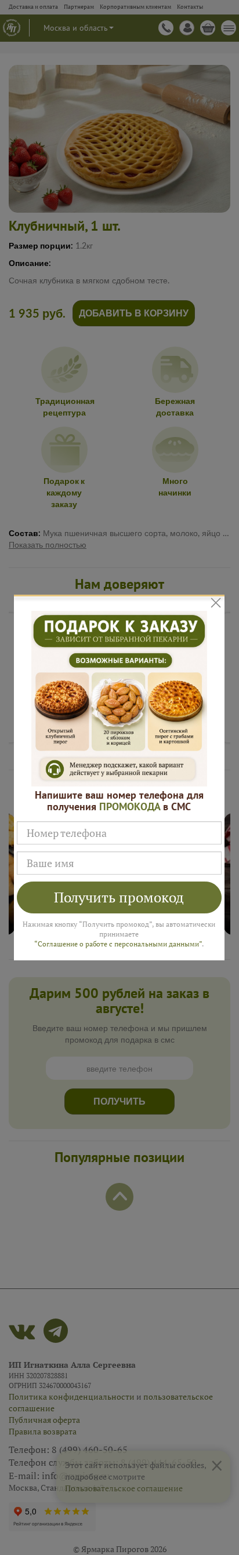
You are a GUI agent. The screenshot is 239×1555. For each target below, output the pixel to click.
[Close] (216, 602)
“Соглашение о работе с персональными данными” (118, 943)
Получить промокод (119, 897)
